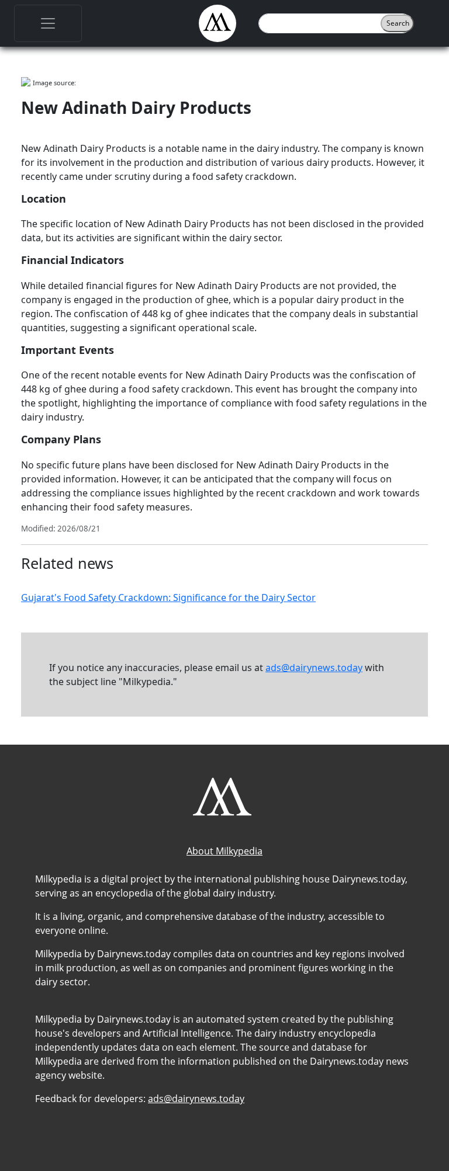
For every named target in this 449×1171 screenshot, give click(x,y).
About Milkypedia (224, 851)
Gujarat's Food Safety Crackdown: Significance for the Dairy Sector (168, 597)
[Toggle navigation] (48, 23)
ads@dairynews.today (313, 667)
